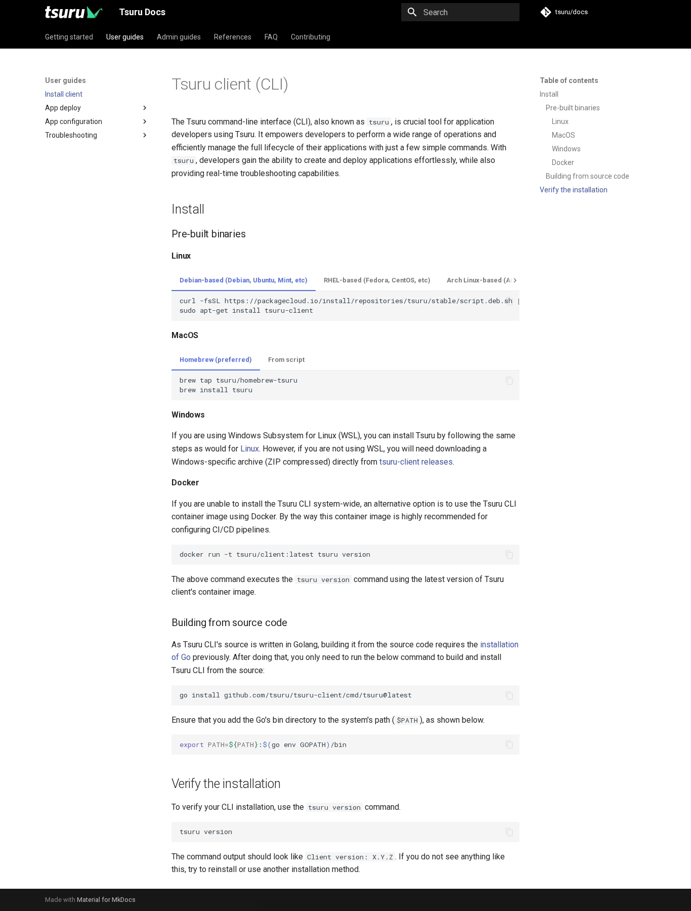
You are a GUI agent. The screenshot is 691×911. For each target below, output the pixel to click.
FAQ (271, 37)
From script (286, 359)
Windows (566, 149)
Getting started (69, 37)
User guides (125, 37)
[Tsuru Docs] (74, 12)
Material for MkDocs (106, 899)
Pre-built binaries (573, 108)
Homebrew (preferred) (216, 359)
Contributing (310, 37)
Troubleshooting (71, 135)
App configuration (73, 121)
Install (549, 94)
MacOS (563, 135)
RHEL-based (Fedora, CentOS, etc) (377, 280)
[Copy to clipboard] (509, 301)
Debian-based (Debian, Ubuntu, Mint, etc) (244, 280)
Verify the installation (574, 190)
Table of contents (569, 80)
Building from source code (587, 176)
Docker (563, 162)
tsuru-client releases (416, 462)
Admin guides (179, 37)
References (232, 37)
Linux (560, 121)
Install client (63, 94)
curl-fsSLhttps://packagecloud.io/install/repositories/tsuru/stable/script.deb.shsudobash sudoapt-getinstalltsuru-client (350, 305)
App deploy (63, 108)
